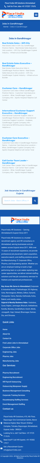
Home (5, 329)
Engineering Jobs (10, 352)
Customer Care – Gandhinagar (17, 88)
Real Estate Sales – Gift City (16, 43)
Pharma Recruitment (11, 373)
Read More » (7, 56)
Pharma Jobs (8, 356)
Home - (6, 26)
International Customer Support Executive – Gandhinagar (18, 111)
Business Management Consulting (16, 391)
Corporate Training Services (14, 395)
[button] (36, 15)
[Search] (35, 200)
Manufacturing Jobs (11, 361)
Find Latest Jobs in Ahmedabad (15, 343)
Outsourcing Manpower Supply (15, 386)
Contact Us (7, 338)
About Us (6, 334)
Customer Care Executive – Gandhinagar (16, 139)
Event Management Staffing (14, 404)
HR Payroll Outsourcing (12, 382)
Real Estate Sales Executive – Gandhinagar (17, 64)
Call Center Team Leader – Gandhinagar (15, 161)
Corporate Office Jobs (11, 347)
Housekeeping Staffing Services (15, 400)
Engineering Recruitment (12, 377)
